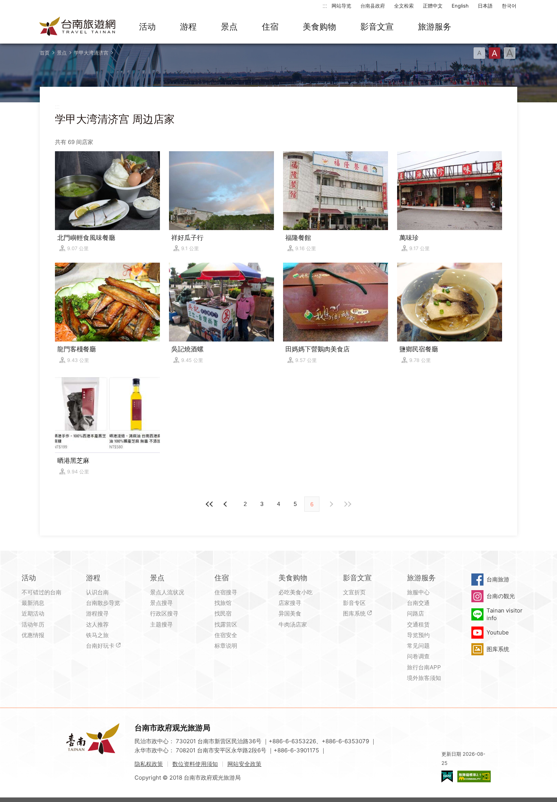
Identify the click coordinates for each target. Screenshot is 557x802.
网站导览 (341, 6)
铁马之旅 (97, 635)
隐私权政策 (149, 764)
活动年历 (33, 624)
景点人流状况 (167, 592)
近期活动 (33, 613)
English (460, 6)
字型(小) (479, 53)
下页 (226, 504)
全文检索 (404, 6)
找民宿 (223, 613)
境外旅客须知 (424, 677)
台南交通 (418, 602)
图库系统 (354, 613)
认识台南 (97, 592)
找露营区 (225, 624)
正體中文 (433, 6)
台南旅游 (498, 579)
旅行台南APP (424, 667)
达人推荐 (97, 624)
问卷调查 (418, 656)
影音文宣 (377, 26)
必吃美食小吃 (295, 592)
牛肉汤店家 (292, 624)
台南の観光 (501, 596)
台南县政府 (372, 6)
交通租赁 (418, 624)
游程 (188, 26)
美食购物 (319, 26)
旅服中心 (418, 592)
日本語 (485, 6)
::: (324, 5)
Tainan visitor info (505, 614)
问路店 (415, 613)
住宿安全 (225, 635)
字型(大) (509, 53)
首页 (45, 53)
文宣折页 (354, 592)
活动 (147, 26)
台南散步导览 (103, 602)
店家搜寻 (289, 602)
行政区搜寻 (164, 613)
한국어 (509, 6)
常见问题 (418, 645)
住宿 (270, 26)
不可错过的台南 (41, 592)
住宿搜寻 (225, 592)
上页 (330, 504)
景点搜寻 (161, 602)
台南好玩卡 (100, 645)
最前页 (209, 504)
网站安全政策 (244, 764)
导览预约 (418, 635)
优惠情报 (33, 635)
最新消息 (33, 602)
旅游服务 (434, 26)
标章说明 (225, 645)
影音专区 (354, 602)
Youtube (498, 632)
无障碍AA (474, 776)
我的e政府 (447, 776)
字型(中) (494, 53)
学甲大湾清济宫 (91, 53)
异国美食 (289, 613)
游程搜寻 (97, 613)
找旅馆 (223, 602)
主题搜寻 (161, 624)
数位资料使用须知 (195, 764)
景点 (229, 26)
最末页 (347, 504)
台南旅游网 (77, 27)
